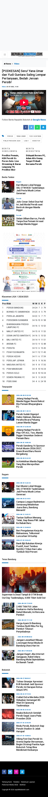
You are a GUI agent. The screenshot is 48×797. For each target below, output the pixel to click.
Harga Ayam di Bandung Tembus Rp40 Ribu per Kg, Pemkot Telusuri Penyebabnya (29, 627)
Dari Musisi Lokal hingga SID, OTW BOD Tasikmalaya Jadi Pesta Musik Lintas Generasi (30, 189)
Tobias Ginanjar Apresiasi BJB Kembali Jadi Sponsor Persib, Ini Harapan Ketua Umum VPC (29, 685)
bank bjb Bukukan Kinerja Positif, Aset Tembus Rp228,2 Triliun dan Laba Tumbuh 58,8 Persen (29, 547)
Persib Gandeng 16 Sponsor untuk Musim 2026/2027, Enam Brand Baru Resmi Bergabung (30, 449)
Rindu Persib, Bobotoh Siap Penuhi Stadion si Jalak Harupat (30, 728)
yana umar (21, 136)
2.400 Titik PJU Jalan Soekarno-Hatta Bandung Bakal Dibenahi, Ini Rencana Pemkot (30, 610)
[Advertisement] (24, 25)
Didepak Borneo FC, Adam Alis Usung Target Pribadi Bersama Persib (36, 156)
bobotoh (36, 141)
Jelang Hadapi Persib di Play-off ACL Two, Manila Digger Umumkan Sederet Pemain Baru (29, 434)
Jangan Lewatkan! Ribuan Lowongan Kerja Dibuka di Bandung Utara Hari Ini (29, 643)
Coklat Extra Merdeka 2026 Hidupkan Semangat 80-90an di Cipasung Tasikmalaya (30, 701)
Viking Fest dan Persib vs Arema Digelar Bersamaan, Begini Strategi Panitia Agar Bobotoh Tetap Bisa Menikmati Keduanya (30, 744)
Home (8, 64)
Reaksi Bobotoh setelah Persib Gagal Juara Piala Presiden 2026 (28, 716)
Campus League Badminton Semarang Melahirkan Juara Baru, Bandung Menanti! (30, 505)
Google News (39, 120)
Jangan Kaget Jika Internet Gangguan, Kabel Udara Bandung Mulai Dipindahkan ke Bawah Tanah (30, 658)
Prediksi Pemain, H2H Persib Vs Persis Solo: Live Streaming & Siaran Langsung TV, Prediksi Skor (11, 159)
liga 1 (26, 141)
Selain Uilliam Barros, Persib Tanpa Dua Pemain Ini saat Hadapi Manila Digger (30, 221)
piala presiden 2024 (11, 141)
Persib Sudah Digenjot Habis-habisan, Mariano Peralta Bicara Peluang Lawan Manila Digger (28, 418)
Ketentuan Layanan (28, 782)
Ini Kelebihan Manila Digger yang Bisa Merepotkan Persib (30, 464)
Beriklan (23, 785)
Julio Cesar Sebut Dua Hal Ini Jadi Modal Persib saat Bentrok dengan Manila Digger (29, 205)
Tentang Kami (7, 782)
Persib (10, 136)
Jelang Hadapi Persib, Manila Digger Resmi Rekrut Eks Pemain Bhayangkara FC (30, 402)
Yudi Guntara (35, 136)
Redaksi (16, 782)
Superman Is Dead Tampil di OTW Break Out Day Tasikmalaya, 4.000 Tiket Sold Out (24, 596)
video (4, 87)
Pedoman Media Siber (10, 785)
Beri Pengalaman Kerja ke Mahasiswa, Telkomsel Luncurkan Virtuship (29, 533)
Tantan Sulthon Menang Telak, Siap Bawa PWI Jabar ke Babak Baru (30, 520)
